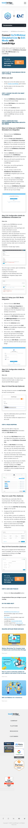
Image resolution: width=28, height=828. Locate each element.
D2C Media (7, 617)
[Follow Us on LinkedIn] (13, 819)
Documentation (7, 25)
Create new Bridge (13, 84)
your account (19, 623)
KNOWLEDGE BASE (16, 621)
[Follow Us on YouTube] (19, 819)
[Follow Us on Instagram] (8, 819)
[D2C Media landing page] (20, 16)
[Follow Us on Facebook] (3, 819)
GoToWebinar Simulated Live (11, 612)
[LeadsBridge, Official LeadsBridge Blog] (8, 3)
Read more (4, 653)
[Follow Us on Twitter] (24, 819)
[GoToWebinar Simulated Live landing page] (8, 16)
